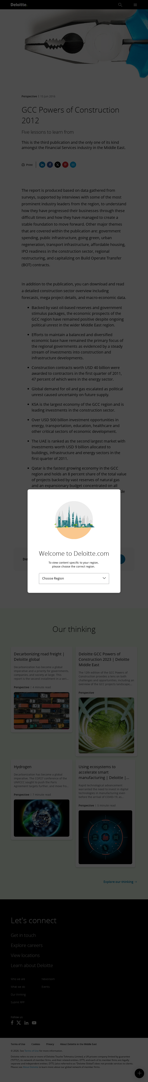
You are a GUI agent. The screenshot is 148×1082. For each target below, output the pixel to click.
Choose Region (53, 578)
